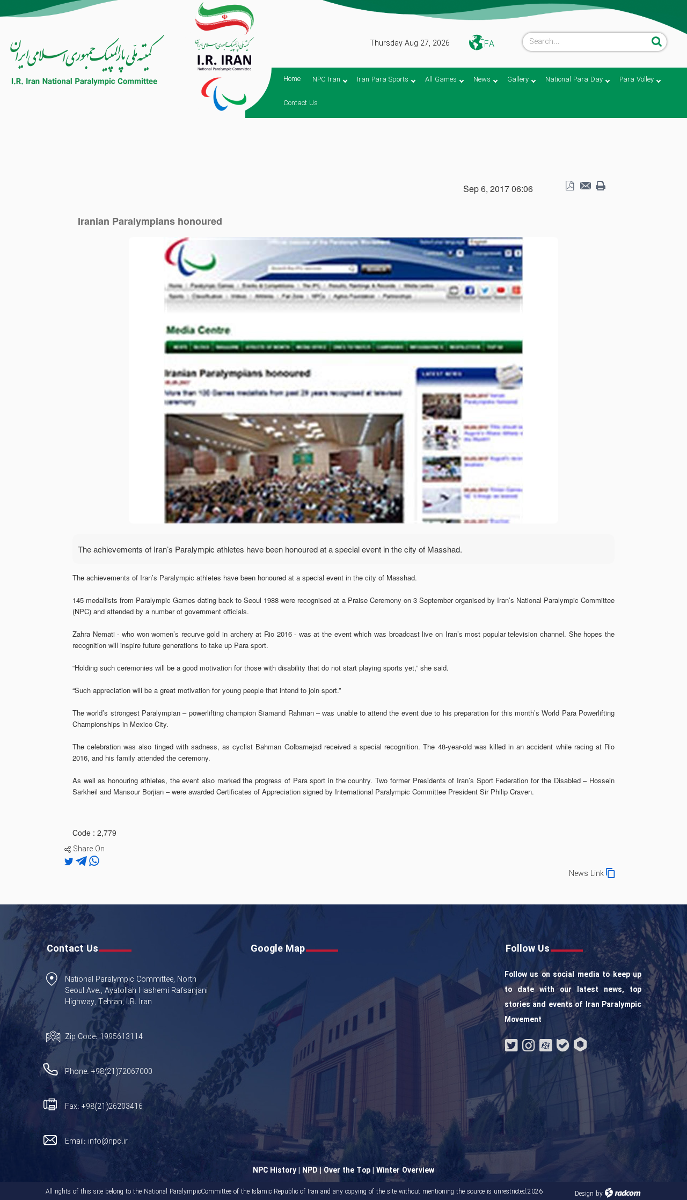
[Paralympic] (83, 60)
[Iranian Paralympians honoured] (343, 379)
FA (489, 44)
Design (584, 1194)
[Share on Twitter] (70, 861)
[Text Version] (600, 186)
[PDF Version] (569, 186)
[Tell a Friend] (585, 186)
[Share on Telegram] (82, 861)
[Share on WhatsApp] (94, 861)
